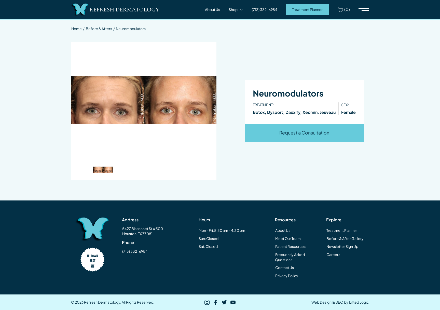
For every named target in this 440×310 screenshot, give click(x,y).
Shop (233, 9)
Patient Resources (290, 246)
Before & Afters (99, 28)
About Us (212, 9)
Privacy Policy (286, 275)
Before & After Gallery (345, 238)
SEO (339, 302)
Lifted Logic (359, 302)
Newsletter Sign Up (342, 246)
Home (76, 28)
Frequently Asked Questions (290, 257)
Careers (333, 254)
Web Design (321, 302)
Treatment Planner (307, 9)
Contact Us (284, 267)
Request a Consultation (304, 133)
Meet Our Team (288, 238)
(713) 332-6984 (135, 251)
